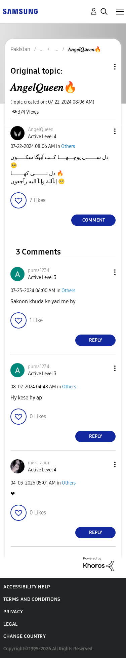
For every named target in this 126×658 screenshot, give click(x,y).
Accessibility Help (26, 587)
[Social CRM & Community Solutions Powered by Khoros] (98, 563)
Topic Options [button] (103, 67)
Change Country (24, 636)
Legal (10, 624)
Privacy (13, 612)
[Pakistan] (20, 11)
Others (68, 146)
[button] (104, 131)
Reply (95, 340)
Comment (93, 220)
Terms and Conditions (31, 599)
